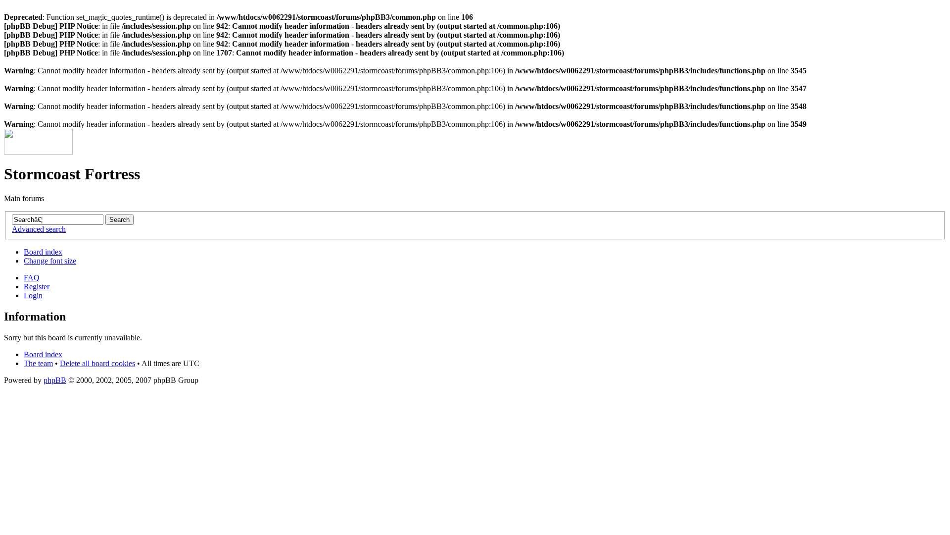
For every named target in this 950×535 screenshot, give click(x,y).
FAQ (32, 277)
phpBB (55, 380)
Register (36, 286)
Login (33, 295)
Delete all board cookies (97, 363)
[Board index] (38, 152)
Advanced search (39, 229)
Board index (43, 252)
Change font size (50, 261)
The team (38, 363)
